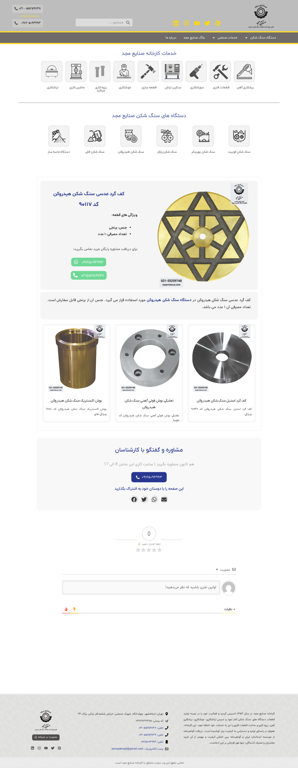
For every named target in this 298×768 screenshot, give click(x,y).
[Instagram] (186, 23)
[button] (27, 9)
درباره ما (171, 37)
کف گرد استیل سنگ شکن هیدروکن (221, 400)
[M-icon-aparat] (218, 23)
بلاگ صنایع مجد (194, 37)
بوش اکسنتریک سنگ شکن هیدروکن (76, 400)
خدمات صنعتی (227, 37)
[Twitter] (207, 23)
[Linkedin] (176, 23)
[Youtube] (197, 23)
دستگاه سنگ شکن (263, 37)
